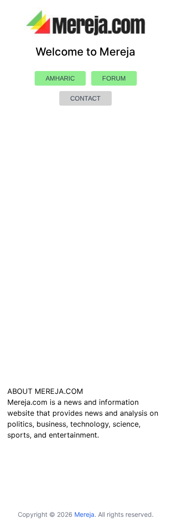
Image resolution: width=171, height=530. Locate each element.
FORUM (114, 78)
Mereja (84, 514)
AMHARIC (60, 78)
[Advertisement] (85, 267)
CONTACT (85, 98)
